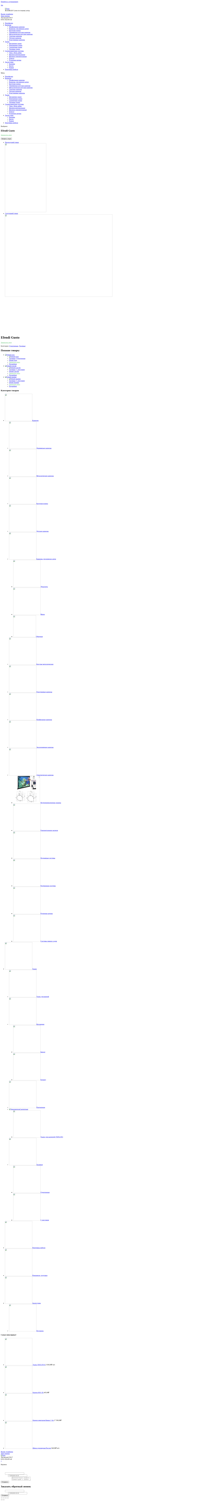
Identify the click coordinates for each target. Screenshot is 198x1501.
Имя (3, 1473)
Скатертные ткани (15, 47)
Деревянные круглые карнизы (19, 32)
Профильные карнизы (17, 27)
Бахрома (12, 64)
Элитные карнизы (15, 36)
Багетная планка (15, 30)
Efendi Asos (13, 360)
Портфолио (9, 23)
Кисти (11, 66)
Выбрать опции (6, 139)
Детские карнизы (15, 38)
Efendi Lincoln (14, 371)
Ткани (7, 42)
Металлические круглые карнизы (21, 34)
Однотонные (13, 346)
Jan (2, 5)
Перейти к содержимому (9, 2)
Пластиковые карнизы (17, 40)
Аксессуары (9, 62)
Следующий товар (11, 213)
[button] (99, 73)
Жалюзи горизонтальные (18, 56)
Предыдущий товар (12, 142)
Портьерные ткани (15, 45)
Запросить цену (6, 135)
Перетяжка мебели (11, 69)
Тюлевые (22, 346)
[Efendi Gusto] (58, 296)
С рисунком (20, 369)
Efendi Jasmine (14, 382)
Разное (11, 67)
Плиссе (11, 58)
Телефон (4, 1475)
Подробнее (13, 364)
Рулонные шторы (15, 60)
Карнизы (8, 25)
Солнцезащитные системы (14, 51)
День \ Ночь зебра (15, 53)
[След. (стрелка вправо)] (4, 1499)
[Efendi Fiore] (25, 211)
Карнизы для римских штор (19, 29)
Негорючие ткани (15, 43)
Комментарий (6, 1480)
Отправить (5, 1482)
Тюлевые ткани (14, 49)
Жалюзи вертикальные (17, 55)
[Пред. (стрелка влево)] (1, 1499)
